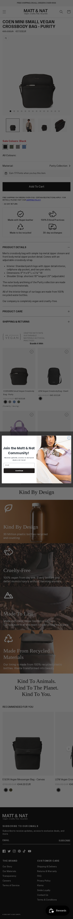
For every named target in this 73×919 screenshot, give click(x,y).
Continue (19, 471)
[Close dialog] (68, 437)
